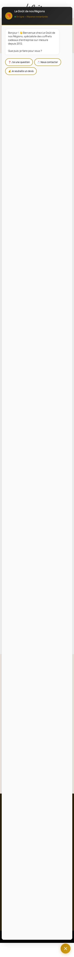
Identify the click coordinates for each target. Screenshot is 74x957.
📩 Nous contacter (47, 62)
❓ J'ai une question (19, 62)
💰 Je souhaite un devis (21, 71)
